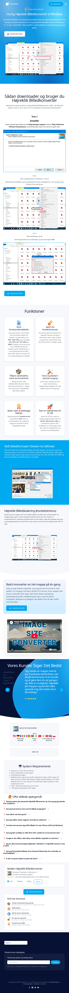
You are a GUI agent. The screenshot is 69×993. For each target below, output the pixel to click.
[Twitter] (35, 987)
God (11, 881)
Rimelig (19, 881)
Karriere (43, 984)
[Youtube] (38, 987)
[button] (34, 802)
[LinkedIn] (32, 987)
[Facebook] (29, 987)
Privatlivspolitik (27, 984)
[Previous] (7, 690)
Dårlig (29, 881)
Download (57, 4)
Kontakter (37, 984)
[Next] (61, 690)
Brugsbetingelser (54, 982)
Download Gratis (16, 34)
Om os (46, 982)
